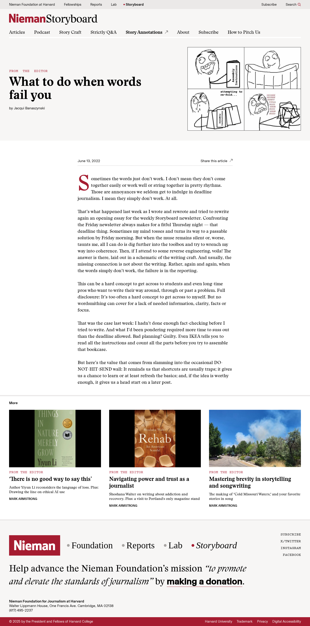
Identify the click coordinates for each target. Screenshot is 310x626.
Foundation (92, 545)
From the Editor (28, 70)
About (183, 32)
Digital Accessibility (286, 621)
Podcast (42, 32)
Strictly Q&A (104, 32)
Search (291, 4)
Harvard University (218, 621)
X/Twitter (290, 540)
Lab (114, 4)
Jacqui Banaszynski (29, 108)
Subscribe (269, 4)
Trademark (245, 621)
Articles (17, 32)
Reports (96, 4)
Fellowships (72, 4)
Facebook (292, 554)
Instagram (290, 547)
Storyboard (135, 4)
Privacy (262, 621)
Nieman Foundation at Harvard (32, 4)
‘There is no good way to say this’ (50, 479)
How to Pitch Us (244, 32)
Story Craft (70, 32)
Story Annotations (144, 32)
